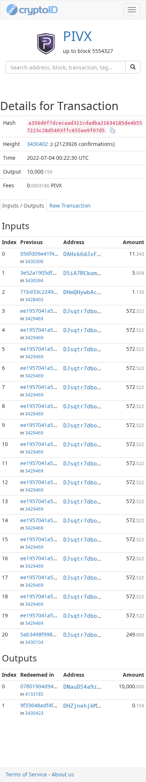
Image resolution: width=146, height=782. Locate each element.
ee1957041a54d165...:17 (50, 405)
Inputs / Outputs (23, 205)
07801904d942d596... (46, 686)
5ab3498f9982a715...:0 (48, 634)
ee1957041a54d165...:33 (50, 520)
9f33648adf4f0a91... (45, 705)
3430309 (34, 261)
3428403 (34, 299)
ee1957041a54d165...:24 (50, 444)
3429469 (34, 318)
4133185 (34, 694)
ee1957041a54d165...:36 (50, 539)
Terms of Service (26, 774)
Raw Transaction (70, 205)
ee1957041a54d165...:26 (50, 482)
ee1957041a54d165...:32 (50, 501)
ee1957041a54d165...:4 (48, 329)
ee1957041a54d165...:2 (48, 310)
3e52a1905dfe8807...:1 (48, 272)
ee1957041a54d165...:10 (50, 386)
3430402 (37, 143)
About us (63, 774)
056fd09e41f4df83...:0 (47, 253)
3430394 (34, 280)
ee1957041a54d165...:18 (50, 425)
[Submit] (132, 67)
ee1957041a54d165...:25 (50, 463)
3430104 (34, 642)
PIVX (77, 36)
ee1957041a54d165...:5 (48, 348)
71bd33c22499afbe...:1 (48, 291)
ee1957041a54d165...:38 (50, 558)
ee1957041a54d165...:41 (50, 577)
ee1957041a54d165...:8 (48, 367)
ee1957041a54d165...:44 (50, 615)
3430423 (34, 713)
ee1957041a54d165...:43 (50, 596)
